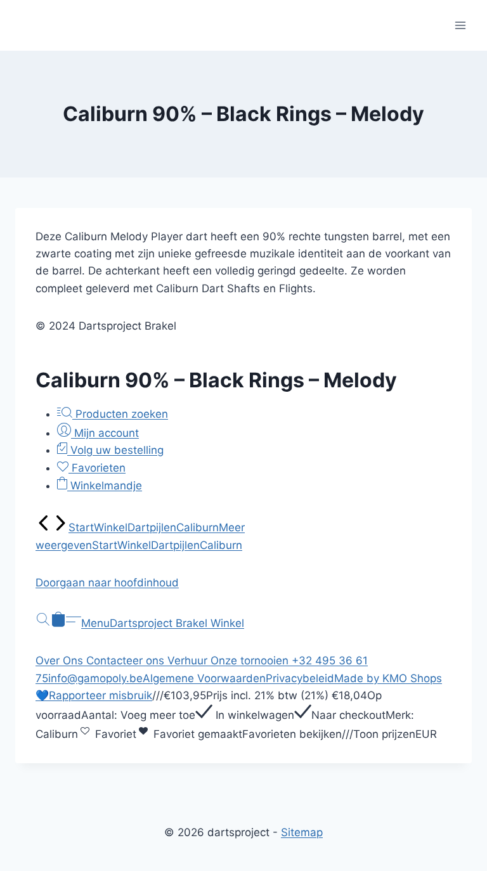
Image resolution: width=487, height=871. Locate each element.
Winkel (110, 527)
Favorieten (97, 467)
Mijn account (105, 433)
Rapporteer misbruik (100, 695)
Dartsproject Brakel (160, 623)
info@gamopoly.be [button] (95, 678)
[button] (243, 582)
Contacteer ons (126, 660)
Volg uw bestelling (115, 450)
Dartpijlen (151, 527)
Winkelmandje (104, 485)
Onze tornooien (251, 660)
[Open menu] (460, 25)
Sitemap (302, 832)
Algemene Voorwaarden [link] (204, 678)
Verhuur (189, 660)
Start (81, 527)
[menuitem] (44, 527)
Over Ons (61, 660)
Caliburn (197, 527)
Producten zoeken (120, 414)
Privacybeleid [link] (300, 678)
